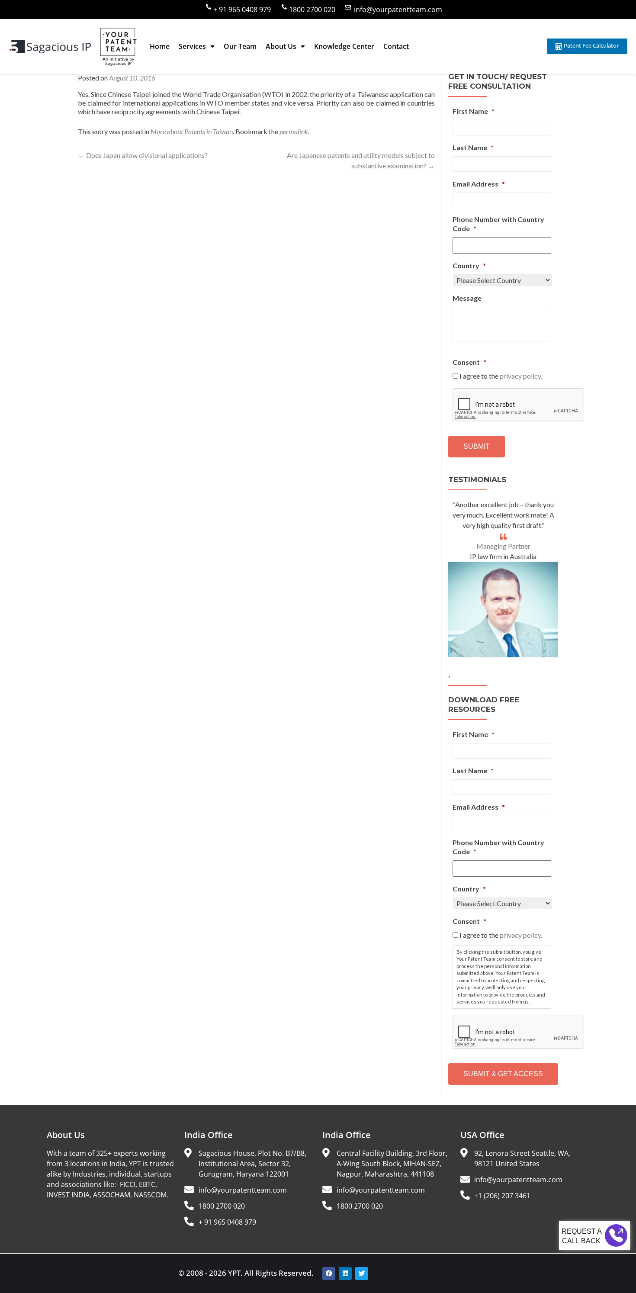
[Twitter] (361, 1273)
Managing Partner (503, 546)
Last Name (473, 147)
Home (160, 46)
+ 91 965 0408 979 (242, 9)
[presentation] (518, 405)
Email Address (479, 184)
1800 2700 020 (312, 9)
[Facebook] (328, 1273)
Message (467, 298)
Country (469, 265)
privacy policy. (521, 376)
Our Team (240, 46)
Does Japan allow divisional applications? (143, 155)
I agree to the (500, 376)
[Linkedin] (345, 1273)
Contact (396, 46)
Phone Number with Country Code (498, 223)
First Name (474, 111)
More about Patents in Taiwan (192, 131)
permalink (293, 131)
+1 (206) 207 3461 (502, 1195)
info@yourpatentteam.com (398, 9)
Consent (469, 362)
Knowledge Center (344, 46)
